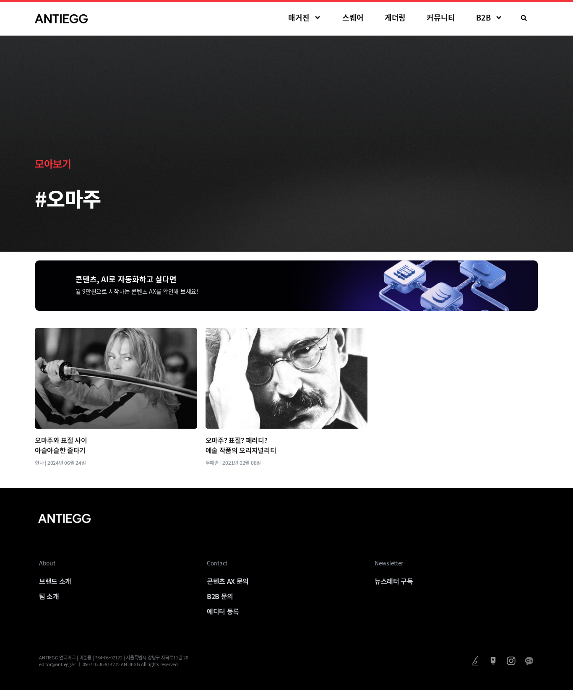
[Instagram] (511, 661)
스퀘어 (353, 17)
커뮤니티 (441, 17)
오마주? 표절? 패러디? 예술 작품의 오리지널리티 (241, 445)
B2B (483, 17)
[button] (524, 18)
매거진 (299, 17)
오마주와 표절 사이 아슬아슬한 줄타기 (61, 445)
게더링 (395, 17)
